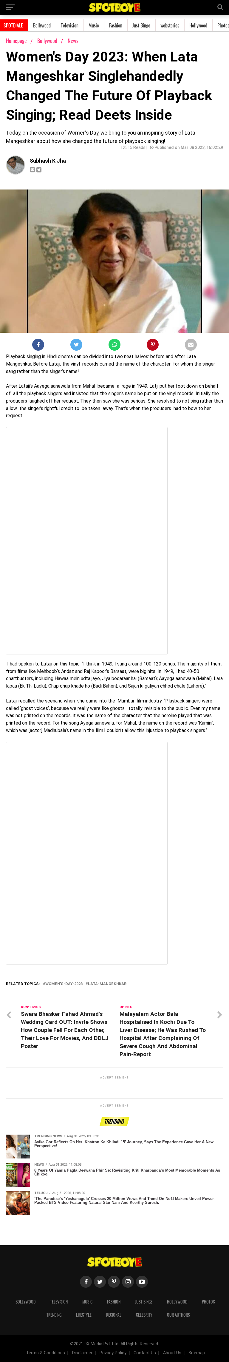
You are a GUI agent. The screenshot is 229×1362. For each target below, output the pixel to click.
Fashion (115, 25)
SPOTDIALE (13, 25)
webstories (169, 25)
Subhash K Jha (48, 161)
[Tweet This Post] (76, 346)
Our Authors (178, 1315)
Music (94, 25)
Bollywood (42, 25)
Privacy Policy (113, 1352)
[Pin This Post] (153, 346)
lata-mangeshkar (107, 984)
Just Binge (141, 25)
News (73, 40)
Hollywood (198, 25)
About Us (172, 1352)
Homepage (16, 40)
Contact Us (145, 1352)
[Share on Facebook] (38, 346)
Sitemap (196, 1352)
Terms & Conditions (45, 1352)
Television (69, 25)
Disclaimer (82, 1352)
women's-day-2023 (64, 984)
